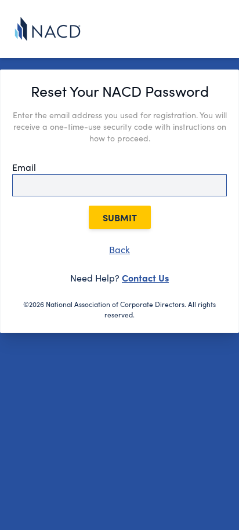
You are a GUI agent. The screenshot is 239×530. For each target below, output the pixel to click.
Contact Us (145, 277)
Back (119, 249)
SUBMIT (120, 217)
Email (24, 167)
